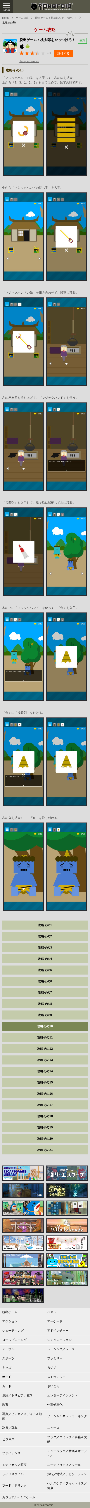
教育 (5, 1404)
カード (6, 1386)
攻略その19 (45, 1127)
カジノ (51, 1367)
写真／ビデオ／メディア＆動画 (22, 1416)
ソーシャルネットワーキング (67, 1416)
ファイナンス (11, 1453)
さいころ (53, 1386)
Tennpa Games (29, 61)
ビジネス (8, 1439)
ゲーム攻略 (22, 17)
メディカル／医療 (14, 1465)
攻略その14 (45, 1071)
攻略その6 (45, 981)
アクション (9, 1321)
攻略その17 (45, 1105)
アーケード (54, 1321)
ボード (6, 1377)
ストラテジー (56, 1377)
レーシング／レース (61, 1349)
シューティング (13, 1330)
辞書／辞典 (9, 1428)
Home (5, 17)
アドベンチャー (58, 1330)
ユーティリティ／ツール (64, 1465)
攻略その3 (45, 947)
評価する (63, 53)
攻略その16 (45, 1093)
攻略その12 (45, 1048)
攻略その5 (45, 970)
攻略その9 (45, 1015)
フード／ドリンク (14, 1485)
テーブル (8, 1349)
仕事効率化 (54, 1404)
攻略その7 (45, 992)
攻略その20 (45, 1138)
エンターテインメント (62, 1395)
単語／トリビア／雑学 (17, 1395)
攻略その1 (45, 925)
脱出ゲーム (9, 1312)
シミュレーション (59, 1340)
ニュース (53, 1428)
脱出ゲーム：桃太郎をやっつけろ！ (56, 17)
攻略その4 (45, 958)
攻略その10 (9, 22)
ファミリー (54, 1358)
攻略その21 (45, 1150)
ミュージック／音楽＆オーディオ (67, 1453)
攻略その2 (45, 936)
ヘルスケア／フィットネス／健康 (67, 1486)
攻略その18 (45, 1116)
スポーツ (8, 1358)
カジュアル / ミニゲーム (18, 1497)
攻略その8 (45, 1003)
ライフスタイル (13, 1474)
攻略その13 (45, 1060)
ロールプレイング (14, 1340)
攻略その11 (45, 1037)
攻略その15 (45, 1082)
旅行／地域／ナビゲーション (67, 1474)
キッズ (6, 1367)
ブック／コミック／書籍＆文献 (67, 1439)
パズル (51, 1312)
